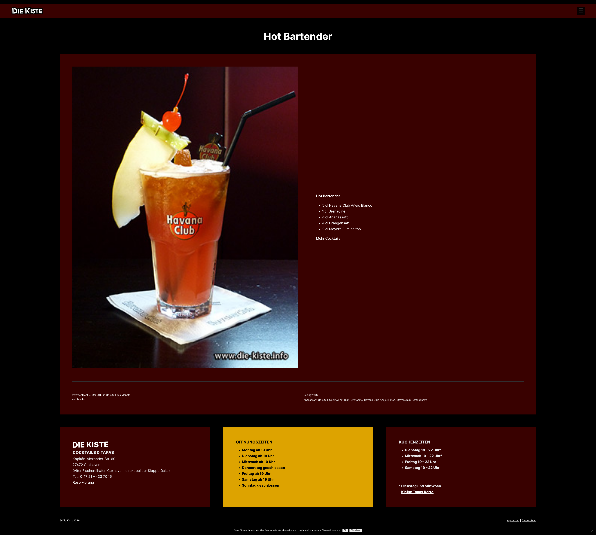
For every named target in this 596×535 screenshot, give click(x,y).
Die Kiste (91, 445)
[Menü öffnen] (581, 11)
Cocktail (323, 399)
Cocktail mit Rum (339, 399)
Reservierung (83, 482)
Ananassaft (310, 399)
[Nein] (592, 530)
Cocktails (332, 238)
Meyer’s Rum (404, 399)
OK (345, 530)
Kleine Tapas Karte (417, 492)
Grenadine (357, 399)
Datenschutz (529, 520)
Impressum (513, 520)
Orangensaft (420, 399)
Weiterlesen (356, 530)
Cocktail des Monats (118, 394)
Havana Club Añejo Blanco (379, 399)
